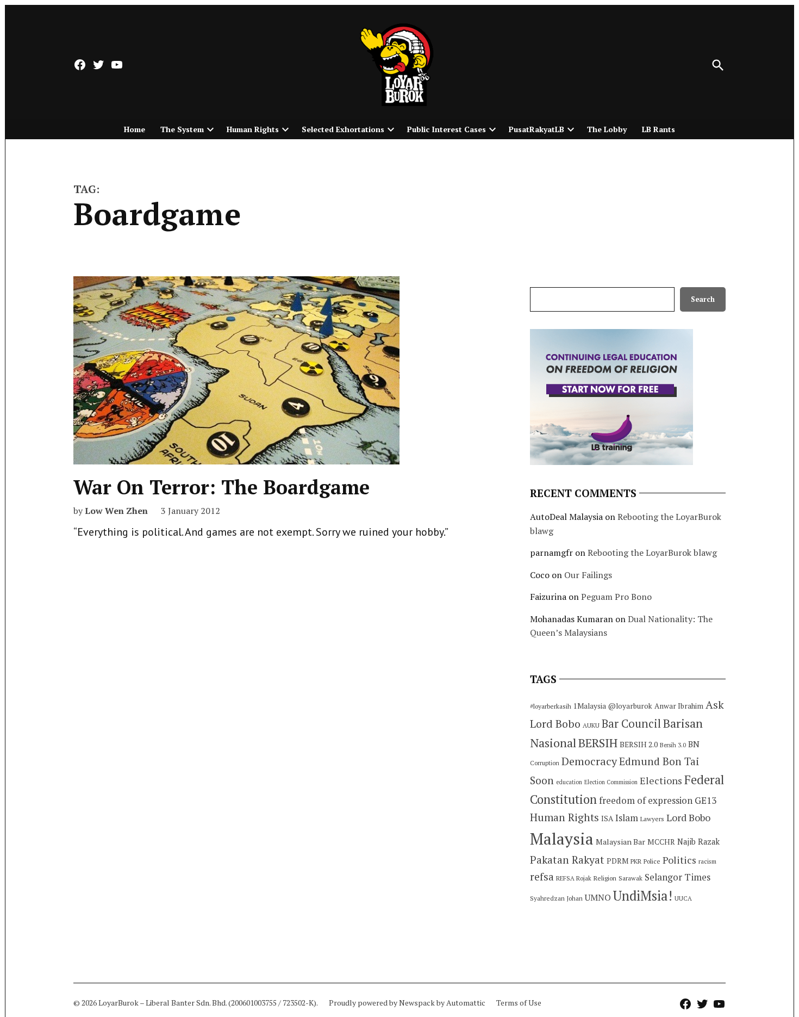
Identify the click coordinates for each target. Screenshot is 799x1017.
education (569, 782)
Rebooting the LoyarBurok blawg (652, 553)
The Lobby (607, 129)
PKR (636, 861)
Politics (679, 859)
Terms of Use (518, 1002)
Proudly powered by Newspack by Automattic (407, 1002)
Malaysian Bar (620, 841)
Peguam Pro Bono (616, 597)
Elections (661, 780)
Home (134, 129)
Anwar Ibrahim (678, 706)
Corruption (544, 763)
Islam (626, 817)
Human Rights (253, 129)
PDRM (617, 861)
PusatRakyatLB (536, 129)
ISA (607, 818)
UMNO (598, 897)
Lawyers (652, 819)
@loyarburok (630, 706)
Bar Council (631, 723)
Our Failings (588, 575)
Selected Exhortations (343, 129)
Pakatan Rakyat (567, 860)
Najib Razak (698, 841)
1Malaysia (589, 706)
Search (703, 299)
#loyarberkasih (550, 706)
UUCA (683, 898)
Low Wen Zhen (116, 511)
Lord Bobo (688, 817)
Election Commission (611, 782)
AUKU (591, 725)
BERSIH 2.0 (639, 744)
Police (652, 861)
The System (182, 129)
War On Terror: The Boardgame (221, 487)
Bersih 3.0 (673, 745)
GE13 (705, 800)
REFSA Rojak (573, 878)
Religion (605, 878)
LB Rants (658, 129)
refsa (542, 877)
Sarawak (630, 878)
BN (694, 744)
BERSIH (597, 743)
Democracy (589, 761)
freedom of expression (645, 800)
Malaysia (562, 838)
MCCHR (661, 842)
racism (707, 861)
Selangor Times (677, 877)
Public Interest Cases (446, 129)
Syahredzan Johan (556, 898)
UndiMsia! (642, 895)
